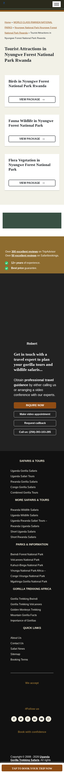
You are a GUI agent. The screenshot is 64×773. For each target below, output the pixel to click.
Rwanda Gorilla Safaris (24, 481)
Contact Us (17, 643)
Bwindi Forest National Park (27, 554)
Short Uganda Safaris (23, 531)
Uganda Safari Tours (22, 476)
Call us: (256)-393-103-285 (35, 432)
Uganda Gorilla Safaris (24, 470)
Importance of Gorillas (23, 620)
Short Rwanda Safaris (23, 537)
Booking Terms (19, 659)
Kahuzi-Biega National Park (27, 565)
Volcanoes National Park (25, 559)
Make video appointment (35, 414)
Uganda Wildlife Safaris (24, 515)
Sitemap (15, 654)
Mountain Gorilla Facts (24, 615)
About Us (16, 637)
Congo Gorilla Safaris (23, 487)
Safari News (18, 648)
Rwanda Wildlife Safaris (25, 509)
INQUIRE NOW (35, 405)
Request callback (35, 423)
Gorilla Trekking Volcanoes (26, 604)
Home (8, 22)
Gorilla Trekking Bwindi (24, 598)
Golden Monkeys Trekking (26, 609)
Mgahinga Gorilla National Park (29, 581)
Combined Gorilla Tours (24, 492)
